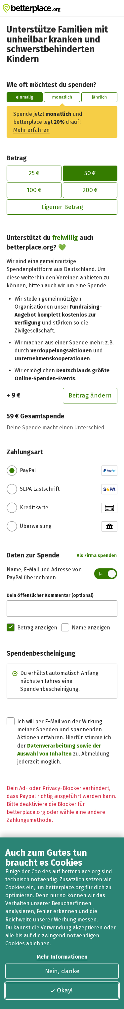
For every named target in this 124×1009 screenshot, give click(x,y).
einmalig (24, 97)
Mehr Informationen (62, 957)
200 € (90, 190)
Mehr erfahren (31, 130)
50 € (90, 173)
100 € (34, 190)
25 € (34, 173)
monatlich (62, 97)
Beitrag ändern (90, 395)
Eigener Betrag (62, 207)
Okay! (65, 990)
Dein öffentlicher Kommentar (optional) (50, 595)
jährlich (99, 97)
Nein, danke (62, 971)
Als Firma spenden (97, 555)
